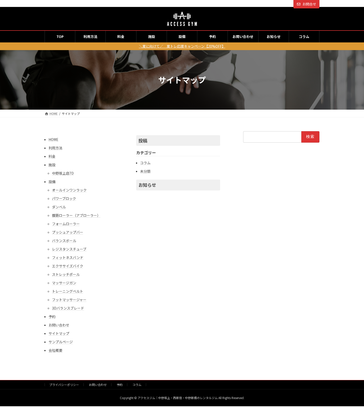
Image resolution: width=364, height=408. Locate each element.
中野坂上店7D (63, 173)
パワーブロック (64, 198)
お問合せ (309, 3)
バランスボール (64, 240)
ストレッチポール (66, 274)
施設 (52, 164)
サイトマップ (59, 333)
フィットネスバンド (67, 257)
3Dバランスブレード (68, 308)
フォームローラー (66, 223)
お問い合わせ (59, 324)
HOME (53, 139)
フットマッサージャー (69, 299)
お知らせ (147, 185)
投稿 (142, 140)
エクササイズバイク (67, 265)
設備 (52, 181)
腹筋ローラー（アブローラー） (76, 215)
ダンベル (59, 206)
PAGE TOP (351, 391)
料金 (52, 156)
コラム (145, 162)
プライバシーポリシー (64, 384)
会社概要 (55, 350)
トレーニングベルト (67, 291)
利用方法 (55, 147)
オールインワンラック (69, 190)
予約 (52, 316)
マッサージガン (64, 282)
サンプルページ (61, 341)
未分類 (145, 171)
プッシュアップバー (67, 232)
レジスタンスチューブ (69, 249)
